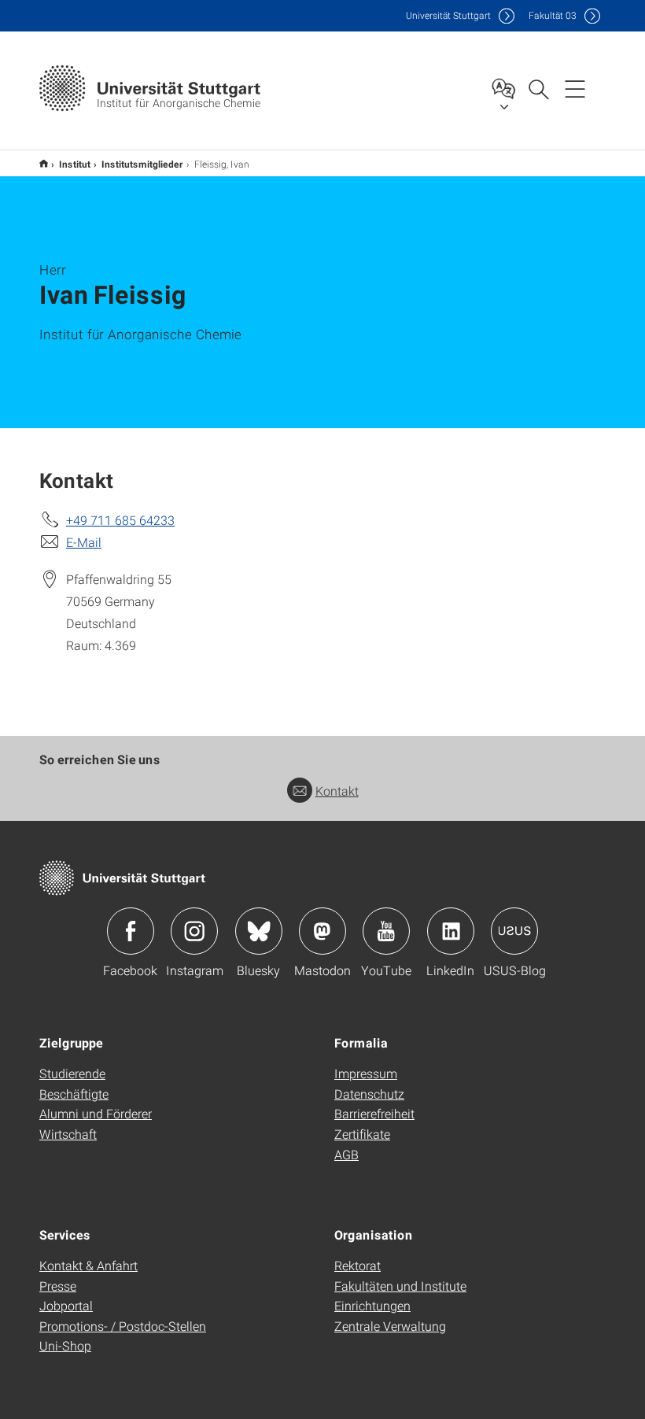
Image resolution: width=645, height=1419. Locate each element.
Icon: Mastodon (322, 931)
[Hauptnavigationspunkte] (575, 88)
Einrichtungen (372, 1305)
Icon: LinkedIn (450, 931)
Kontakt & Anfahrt (88, 1265)
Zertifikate (362, 1133)
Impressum (365, 1073)
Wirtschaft (68, 1133)
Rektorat (357, 1265)
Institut (74, 163)
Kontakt (337, 790)
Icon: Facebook (130, 931)
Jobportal (66, 1305)
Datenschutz (369, 1093)
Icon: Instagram (194, 931)
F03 (553, 15)
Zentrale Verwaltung (390, 1325)
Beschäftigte (74, 1093)
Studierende (72, 1073)
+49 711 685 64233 (120, 520)
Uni (448, 15)
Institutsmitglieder (142, 163)
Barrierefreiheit (374, 1113)
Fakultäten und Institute (400, 1285)
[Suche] (538, 88)
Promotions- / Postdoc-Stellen (122, 1325)
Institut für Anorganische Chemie (43, 163)
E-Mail (83, 542)
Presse (57, 1285)
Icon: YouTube (386, 931)
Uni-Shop (65, 1345)
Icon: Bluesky (258, 931)
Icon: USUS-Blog (514, 931)
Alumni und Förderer (95, 1113)
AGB (346, 1154)
